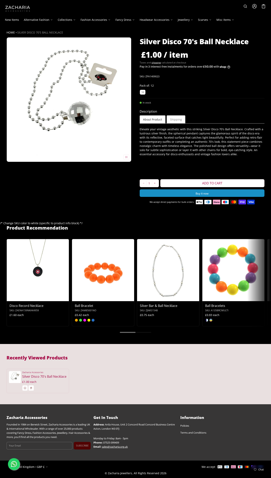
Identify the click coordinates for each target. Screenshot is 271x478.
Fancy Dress (123, 19)
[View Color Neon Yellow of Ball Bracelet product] (88, 320)
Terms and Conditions (193, 432)
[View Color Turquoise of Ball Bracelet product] (93, 320)
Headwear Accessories (154, 19)
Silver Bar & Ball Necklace (158, 306)
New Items (12, 20)
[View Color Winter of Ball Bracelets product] (206, 320)
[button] (245, 6)
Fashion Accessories (94, 19)
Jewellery (184, 19)
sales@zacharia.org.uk (115, 446)
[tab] (152, 119)
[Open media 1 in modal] (69, 99)
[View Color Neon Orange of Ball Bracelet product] (76, 320)
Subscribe (82, 445)
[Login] (254, 6)
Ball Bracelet (84, 306)
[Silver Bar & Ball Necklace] (168, 270)
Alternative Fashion (36, 19)
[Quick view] (11, 297)
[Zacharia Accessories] (18, 9)
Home (11, 32)
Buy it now (202, 193)
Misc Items (223, 19)
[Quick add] (19, 297)
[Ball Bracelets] (233, 270)
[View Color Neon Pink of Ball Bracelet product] (84, 320)
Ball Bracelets (215, 306)
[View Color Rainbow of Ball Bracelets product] (210, 320)
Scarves (203, 19)
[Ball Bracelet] (103, 270)
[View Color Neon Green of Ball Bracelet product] (80, 320)
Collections (65, 19)
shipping (156, 62)
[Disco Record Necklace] (38, 270)
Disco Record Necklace (26, 306)
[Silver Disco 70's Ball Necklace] (38, 381)
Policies (184, 425)
